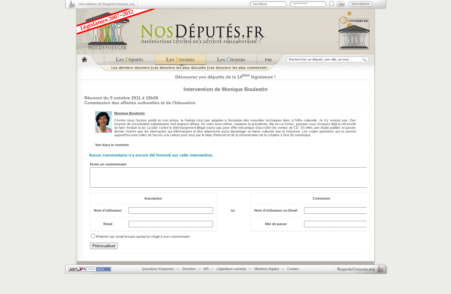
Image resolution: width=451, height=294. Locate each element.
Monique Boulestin (129, 113)
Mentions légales (266, 269)
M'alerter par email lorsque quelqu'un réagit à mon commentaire (143, 236)
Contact (293, 269)
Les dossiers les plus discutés (179, 68)
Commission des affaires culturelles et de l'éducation (140, 102)
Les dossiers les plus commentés (238, 68)
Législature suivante (231, 269)
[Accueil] (90, 59)
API (206, 269)
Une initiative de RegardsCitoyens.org (106, 4)
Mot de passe (276, 224)
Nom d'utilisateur (108, 210)
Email (107, 224)
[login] (341, 4)
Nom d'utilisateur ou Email (275, 210)
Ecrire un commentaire (108, 164)
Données (189, 269)
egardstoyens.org (356, 269)
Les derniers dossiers (130, 68)
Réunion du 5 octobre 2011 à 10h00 (121, 97)
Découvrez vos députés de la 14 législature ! (225, 76)
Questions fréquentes (158, 269)
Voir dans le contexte (112, 145)
